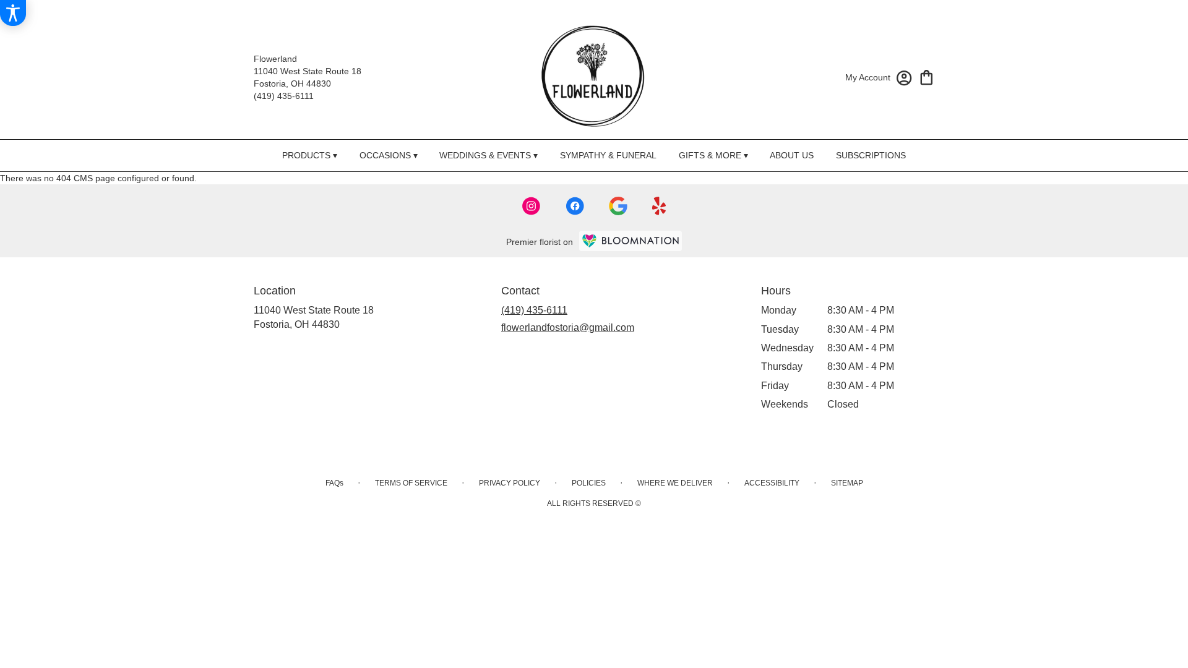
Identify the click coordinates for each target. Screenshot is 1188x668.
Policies (589, 483)
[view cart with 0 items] (926, 76)
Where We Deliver (675, 483)
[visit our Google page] (618, 206)
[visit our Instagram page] (531, 206)
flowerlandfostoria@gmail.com (567, 327)
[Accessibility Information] (13, 13)
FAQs (334, 483)
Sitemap (847, 483)
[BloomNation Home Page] (630, 241)
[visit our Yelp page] (659, 206)
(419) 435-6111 (284, 96)
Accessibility (771, 483)
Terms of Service (411, 483)
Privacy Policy (509, 483)
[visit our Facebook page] (574, 206)
